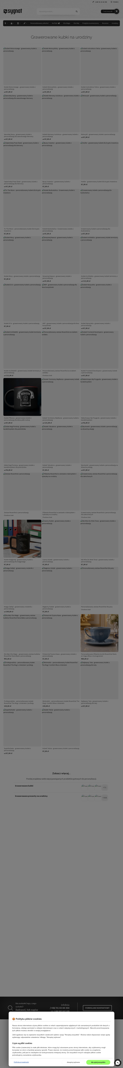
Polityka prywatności (21, 1062)
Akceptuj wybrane (73, 1062)
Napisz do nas (117, 1062)
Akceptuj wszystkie (98, 1062)
